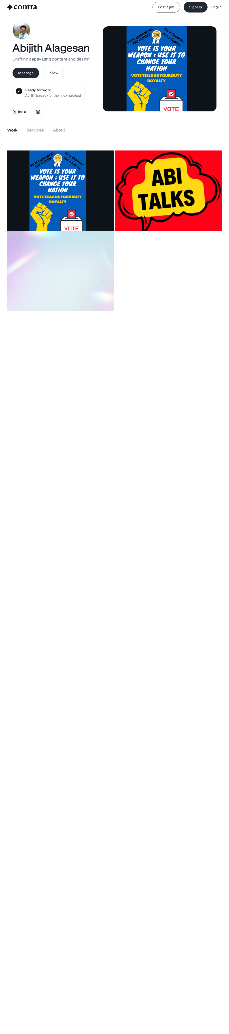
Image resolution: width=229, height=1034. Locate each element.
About (59, 130)
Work (12, 130)
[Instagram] (38, 112)
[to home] (22, 7)
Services (35, 130)
